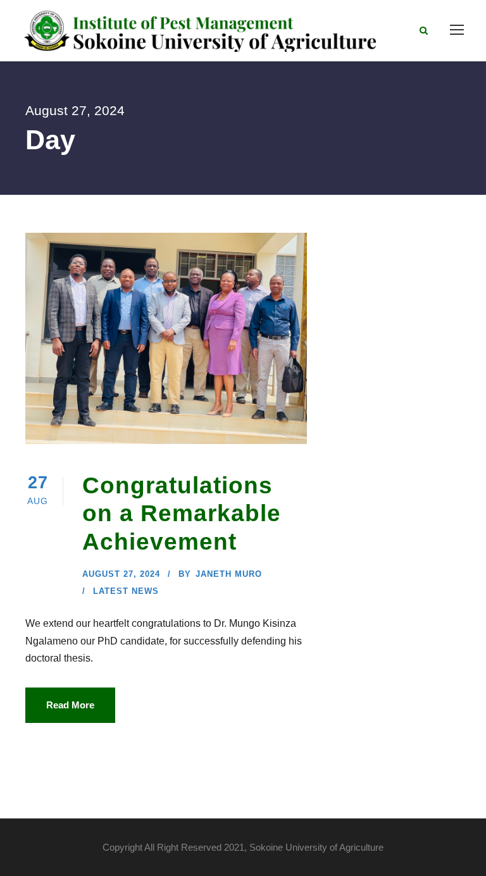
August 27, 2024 (121, 574)
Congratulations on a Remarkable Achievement (181, 513)
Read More (70, 705)
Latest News (126, 591)
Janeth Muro (229, 574)
